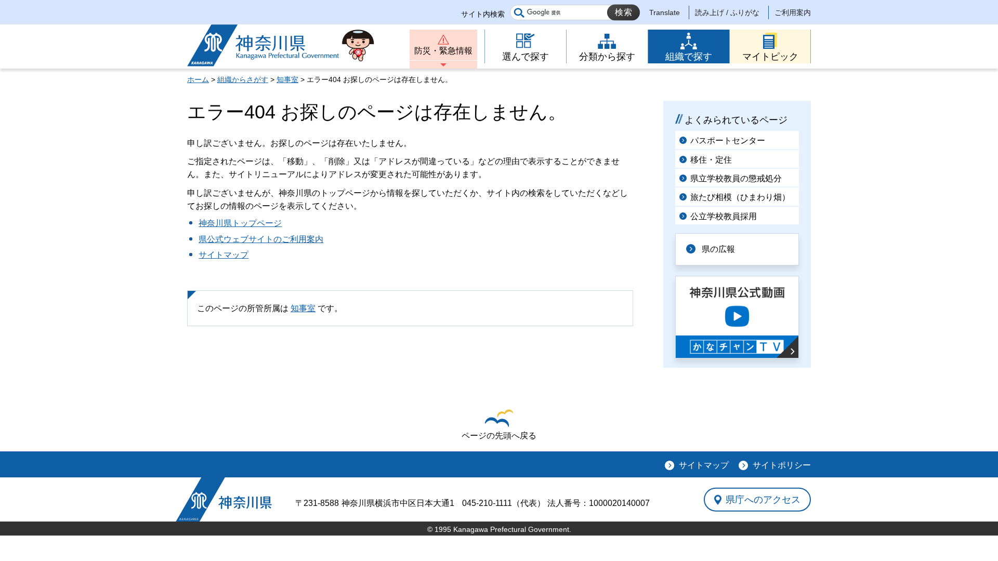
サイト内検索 (483, 14)
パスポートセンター (727, 140)
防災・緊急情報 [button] (443, 50)
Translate (664, 12)
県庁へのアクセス (763, 499)
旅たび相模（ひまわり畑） (740, 197)
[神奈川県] (224, 499)
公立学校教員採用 (723, 216)
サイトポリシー (782, 465)
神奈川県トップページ (240, 223)
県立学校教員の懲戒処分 (736, 178)
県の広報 (718, 249)
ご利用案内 (792, 12)
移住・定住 (711, 159)
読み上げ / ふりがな (727, 12)
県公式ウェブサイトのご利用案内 (261, 239)
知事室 (287, 79)
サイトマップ (223, 254)
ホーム (198, 79)
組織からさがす (242, 79)
